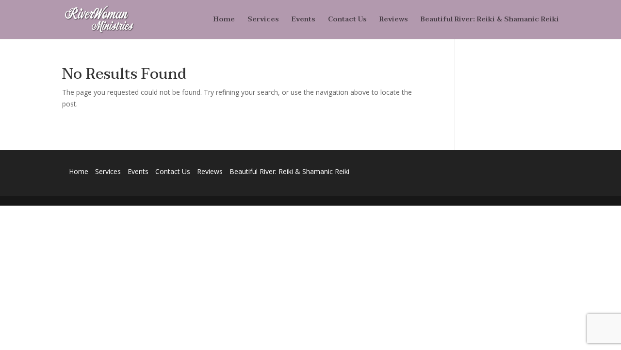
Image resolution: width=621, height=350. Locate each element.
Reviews (393, 20)
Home (224, 20)
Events (303, 20)
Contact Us (347, 20)
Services (263, 20)
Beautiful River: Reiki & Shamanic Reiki (490, 20)
